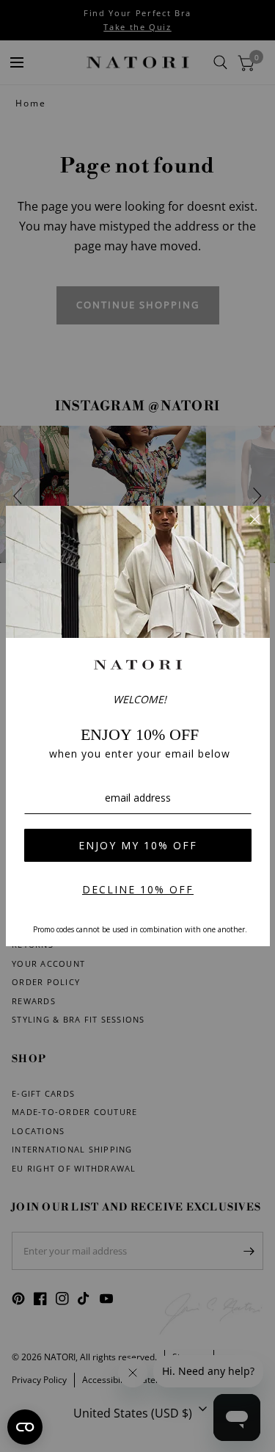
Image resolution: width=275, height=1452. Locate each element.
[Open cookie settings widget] (25, 1427)
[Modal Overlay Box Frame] (138, 726)
